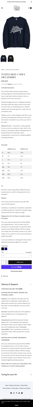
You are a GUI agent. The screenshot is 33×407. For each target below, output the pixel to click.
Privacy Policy (15, 388)
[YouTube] (22, 393)
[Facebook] (11, 393)
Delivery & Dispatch (9, 284)
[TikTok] (19, 393)
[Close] (31, 2)
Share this (5, 276)
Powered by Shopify (26, 399)
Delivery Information (15, 385)
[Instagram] (14, 393)
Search (7, 385)
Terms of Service (7, 388)
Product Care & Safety (24, 388)
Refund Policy (24, 385)
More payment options (16, 271)
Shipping (10, 84)
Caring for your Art (9, 374)
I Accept (16, 405)
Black (2, 248)
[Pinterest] (16, 393)
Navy (5, 248)
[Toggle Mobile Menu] (3, 8)
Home (2, 69)
